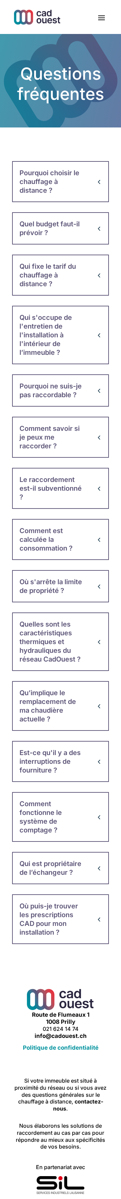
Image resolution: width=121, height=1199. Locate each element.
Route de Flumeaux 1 (60, 1014)
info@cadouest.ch (61, 1036)
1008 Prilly (60, 1021)
